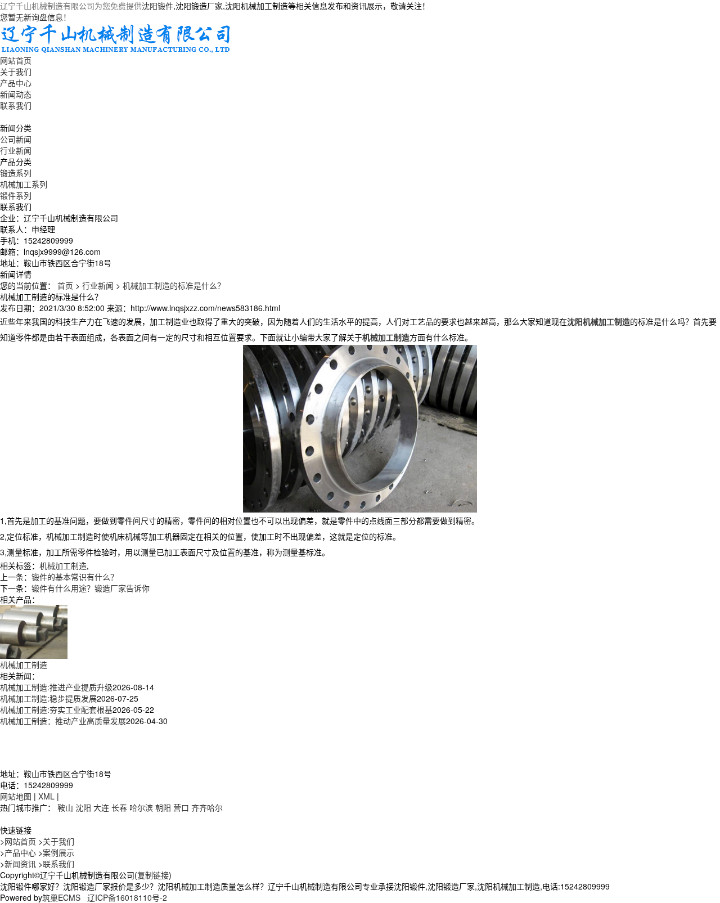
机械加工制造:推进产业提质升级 (56, 687)
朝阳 (163, 807)
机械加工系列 (23, 184)
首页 (65, 285)
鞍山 (65, 807)
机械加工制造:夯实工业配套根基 (56, 709)
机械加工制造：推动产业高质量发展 (63, 720)
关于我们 (16, 71)
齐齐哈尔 (207, 807)
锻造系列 (16, 172)
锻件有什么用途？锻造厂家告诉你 (91, 588)
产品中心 (16, 82)
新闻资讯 (20, 863)
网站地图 (16, 796)
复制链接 (153, 874)
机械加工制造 (63, 565)
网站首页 (16, 60)
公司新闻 (16, 139)
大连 (101, 807)
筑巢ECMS (61, 897)
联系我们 (16, 105)
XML (46, 796)
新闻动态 (16, 94)
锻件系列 (16, 195)
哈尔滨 (141, 807)
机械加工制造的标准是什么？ (174, 285)
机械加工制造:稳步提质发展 (48, 698)
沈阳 (83, 807)
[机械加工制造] (34, 630)
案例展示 (58, 852)
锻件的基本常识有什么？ (75, 576)
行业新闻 (16, 150)
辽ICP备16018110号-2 (127, 897)
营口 (181, 807)
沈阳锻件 (157, 5)
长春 (119, 807)
